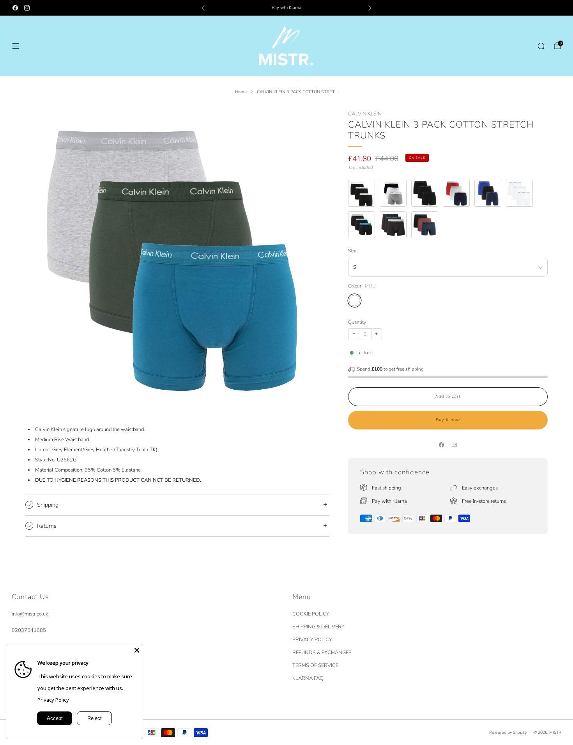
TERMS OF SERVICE (315, 665)
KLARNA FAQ (308, 678)
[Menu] (15, 46)
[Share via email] (454, 445)
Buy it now (448, 420)
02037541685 (29, 630)
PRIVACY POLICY (312, 639)
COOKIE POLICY (310, 613)
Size (352, 251)
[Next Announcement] (370, 8)
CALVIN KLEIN (365, 113)
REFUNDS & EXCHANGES (322, 652)
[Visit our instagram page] (27, 8)
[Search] (541, 46)
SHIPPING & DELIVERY (318, 626)
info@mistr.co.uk (30, 613)
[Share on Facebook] (442, 445)
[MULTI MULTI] (354, 300)
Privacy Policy (53, 699)
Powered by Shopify (508, 732)
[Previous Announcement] (203, 8)
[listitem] (286, 8)
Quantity (357, 322)
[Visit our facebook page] (15, 8)
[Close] (137, 650)
